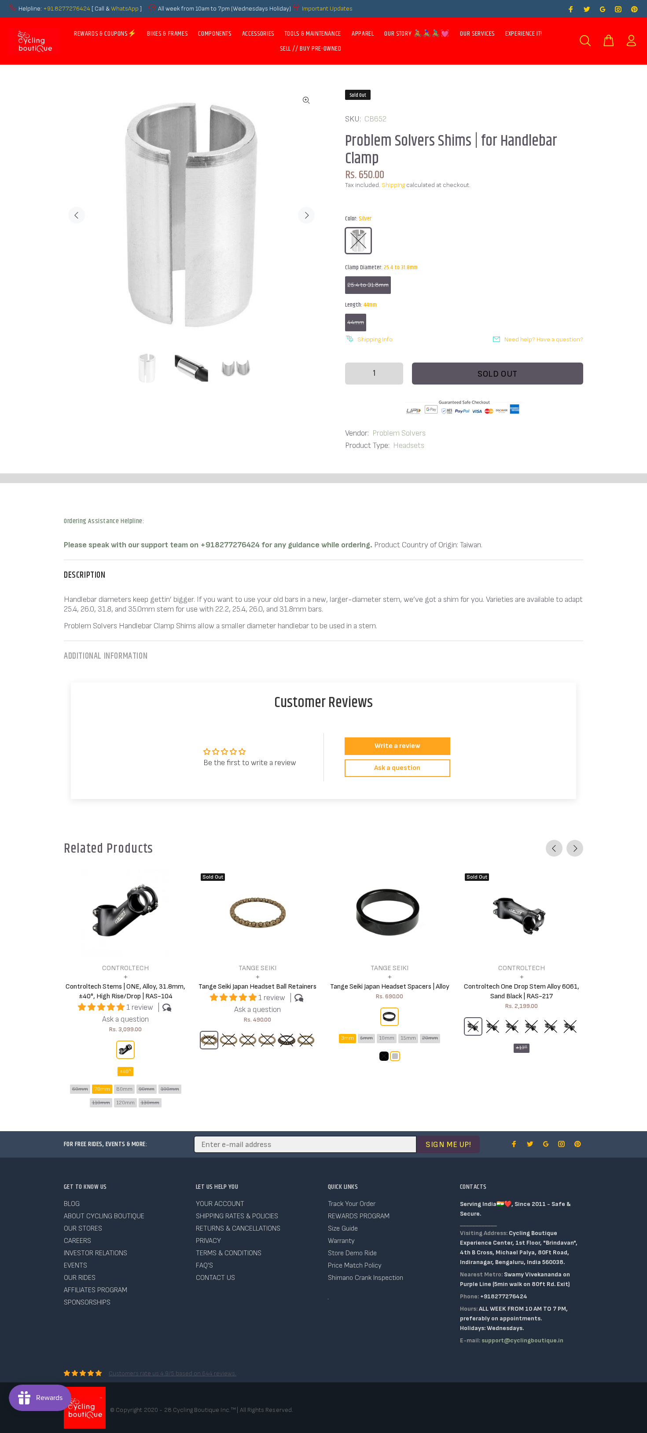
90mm (146, 1089)
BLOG (72, 1204)
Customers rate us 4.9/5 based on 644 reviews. (172, 1373)
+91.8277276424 (66, 8)
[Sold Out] (257, 913)
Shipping (393, 185)
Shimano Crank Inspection (365, 1278)
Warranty (341, 1241)
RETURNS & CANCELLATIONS (238, 1228)
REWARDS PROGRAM (359, 1216)
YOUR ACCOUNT (220, 1204)
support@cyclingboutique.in (522, 1340)
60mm (80, 1089)
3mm (347, 1038)
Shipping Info (375, 339)
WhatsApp (125, 8)
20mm (430, 1038)
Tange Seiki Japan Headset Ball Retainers (257, 986)
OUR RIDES (80, 1278)
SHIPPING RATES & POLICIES (237, 1216)
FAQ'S (204, 1265)
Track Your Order (351, 1204)
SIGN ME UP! (448, 1144)
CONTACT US (215, 1278)
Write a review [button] (397, 746)
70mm (102, 1089)
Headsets (408, 445)
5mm (366, 1038)
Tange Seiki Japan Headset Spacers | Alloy (389, 986)
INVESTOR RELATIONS (95, 1253)
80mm (124, 1089)
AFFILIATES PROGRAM (95, 1290)
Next (306, 215)
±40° (125, 1071)
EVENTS (75, 1265)
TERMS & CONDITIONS (228, 1253)
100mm (170, 1089)
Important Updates (327, 8)
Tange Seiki (257, 968)
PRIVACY (208, 1241)
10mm (386, 1038)
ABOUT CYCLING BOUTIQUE (104, 1216)
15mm (408, 1038)
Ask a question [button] (397, 768)
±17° (521, 1048)
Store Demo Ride (352, 1253)
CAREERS (77, 1241)
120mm (125, 1102)
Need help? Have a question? (543, 339)
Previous (76, 215)
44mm (355, 322)
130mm (150, 1102)
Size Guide (343, 1228)
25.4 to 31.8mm (368, 285)
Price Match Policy (355, 1265)
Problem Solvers (399, 433)
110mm (101, 1102)
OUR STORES (83, 1228)
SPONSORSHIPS (87, 1302)
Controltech (125, 968)
